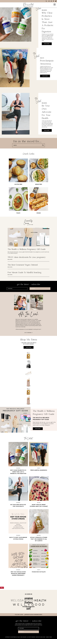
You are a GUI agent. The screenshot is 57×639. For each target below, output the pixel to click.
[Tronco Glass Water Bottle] (28, 382)
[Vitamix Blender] (28, 364)
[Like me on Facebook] (51, 1)
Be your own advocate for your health (46, 112)
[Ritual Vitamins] (28, 355)
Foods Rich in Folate (39, 571)
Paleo (18, 213)
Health (42, 58)
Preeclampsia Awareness (38, 470)
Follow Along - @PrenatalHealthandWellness (28, 614)
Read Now (46, 43)
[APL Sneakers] (28, 373)
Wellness (44, 10)
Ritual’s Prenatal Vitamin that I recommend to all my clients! (38, 539)
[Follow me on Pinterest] (53, 1)
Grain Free (38, 184)
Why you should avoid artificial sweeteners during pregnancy (18, 573)
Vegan (38, 213)
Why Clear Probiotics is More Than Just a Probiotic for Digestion (47, 22)
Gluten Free (18, 184)
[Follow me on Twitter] (55, 1)
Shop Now (28, 347)
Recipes (38, 502)
